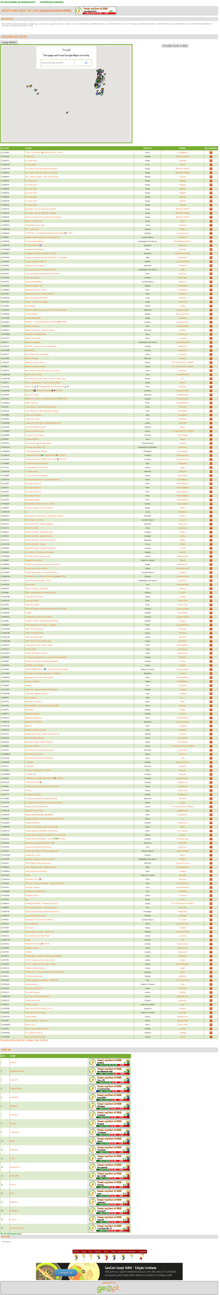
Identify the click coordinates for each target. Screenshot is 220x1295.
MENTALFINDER (182, 169)
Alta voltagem (30, 306)
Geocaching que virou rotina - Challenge (41, 625)
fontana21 (14, 1211)
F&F (182, 940)
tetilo (182, 270)
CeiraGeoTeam (182, 233)
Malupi (182, 560)
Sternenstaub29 (182, 887)
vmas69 (182, 177)
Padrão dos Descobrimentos (36, 807)
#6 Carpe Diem (31, 197)
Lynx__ (182, 698)
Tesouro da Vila (31, 984)
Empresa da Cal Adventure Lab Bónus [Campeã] (44, 516)
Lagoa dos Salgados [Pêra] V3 (37, 693)
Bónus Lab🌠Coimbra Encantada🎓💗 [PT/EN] (43, 391)
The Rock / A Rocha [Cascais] (37, 996)
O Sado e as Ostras (33, 794)
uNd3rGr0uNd (30, 1017)
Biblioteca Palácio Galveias (35, 366)
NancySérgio (182, 435)
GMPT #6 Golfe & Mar (34, 637)
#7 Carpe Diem (31, 201)
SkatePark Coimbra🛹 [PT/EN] (37, 944)
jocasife (183, 803)
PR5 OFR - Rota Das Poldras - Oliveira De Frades (45, 883)
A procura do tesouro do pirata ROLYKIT (41, 270)
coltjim (182, 968)
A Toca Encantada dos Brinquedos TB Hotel (42, 274)
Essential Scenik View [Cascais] (37, 556)
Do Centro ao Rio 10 (33, 484)
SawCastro (182, 524)
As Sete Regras (31, 314)
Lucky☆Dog (182, 600)
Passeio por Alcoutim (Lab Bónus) (38, 847)
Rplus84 (182, 358)
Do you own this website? (52, 63)
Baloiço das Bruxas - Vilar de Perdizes (40, 330)
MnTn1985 (182, 278)
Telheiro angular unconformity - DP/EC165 (41, 980)
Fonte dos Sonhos (32, 605)
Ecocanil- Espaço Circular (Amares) (39, 508)
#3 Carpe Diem (31, 185)
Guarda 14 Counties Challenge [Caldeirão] (41, 661)
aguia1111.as (182, 653)
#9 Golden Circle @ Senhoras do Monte (40, 213)
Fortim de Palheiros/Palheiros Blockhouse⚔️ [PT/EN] (46, 609)
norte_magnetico (182, 722)
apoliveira (14, 1202)
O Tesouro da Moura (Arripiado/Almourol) (41, 798)
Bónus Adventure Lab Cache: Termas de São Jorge (45, 379)
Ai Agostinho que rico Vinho (35, 290)
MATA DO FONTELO (33, 702)
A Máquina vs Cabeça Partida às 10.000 (40, 253)
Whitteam (13, 1106)
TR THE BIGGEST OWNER (183, 362)
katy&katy (183, 294)
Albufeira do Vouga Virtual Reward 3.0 (39, 294)
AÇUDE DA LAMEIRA (33, 282)
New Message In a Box (34, 754)
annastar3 (183, 225)
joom (182, 467)
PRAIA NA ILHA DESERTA (35, 891)
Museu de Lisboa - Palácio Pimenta (39, 742)
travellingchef (182, 794)
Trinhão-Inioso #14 (32, 1000)
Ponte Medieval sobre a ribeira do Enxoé (41, 867)
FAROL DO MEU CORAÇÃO (36, 589)
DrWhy (182, 229)
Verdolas (182, 330)
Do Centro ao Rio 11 (33, 488)
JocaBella (182, 685)
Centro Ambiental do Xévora (36, 451)
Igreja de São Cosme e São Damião (39, 677)
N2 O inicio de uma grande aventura (39, 750)
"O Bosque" (29, 156)
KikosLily (182, 249)
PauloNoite (182, 447)
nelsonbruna (182, 512)
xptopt (182, 221)
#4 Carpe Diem (31, 189)
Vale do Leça (30, 1025)
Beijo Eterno (29, 350)
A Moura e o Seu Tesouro (35, 265)
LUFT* (12, 1158)
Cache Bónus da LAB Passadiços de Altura (42, 411)
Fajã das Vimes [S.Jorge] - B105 (37, 580)
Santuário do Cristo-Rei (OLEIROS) (39, 920)
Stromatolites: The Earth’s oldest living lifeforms (43, 956)
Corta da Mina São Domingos (36, 463)
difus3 (182, 427)
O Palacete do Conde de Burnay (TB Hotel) (42, 786)
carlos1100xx (182, 475)
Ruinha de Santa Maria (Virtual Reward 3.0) (42, 912)
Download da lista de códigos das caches (24, 1040)
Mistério (28, 726)
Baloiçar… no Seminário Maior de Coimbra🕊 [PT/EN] (46, 322)
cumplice (182, 597)
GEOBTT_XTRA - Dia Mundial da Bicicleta (41, 621)
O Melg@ (182, 916)
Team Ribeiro (182, 738)
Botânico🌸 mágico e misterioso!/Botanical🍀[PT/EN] (46, 399)
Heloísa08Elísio (183, 326)
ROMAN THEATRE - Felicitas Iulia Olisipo (41, 903)
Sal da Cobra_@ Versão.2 (35, 916)
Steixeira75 (182, 952)
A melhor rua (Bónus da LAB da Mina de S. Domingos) (46, 257)
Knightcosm (182, 782)
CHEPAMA (182, 891)
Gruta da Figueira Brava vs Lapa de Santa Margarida (46, 657)
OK (86, 63)
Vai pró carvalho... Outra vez (36, 1021)
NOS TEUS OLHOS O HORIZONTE (39, 758)
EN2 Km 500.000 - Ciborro (35, 544)
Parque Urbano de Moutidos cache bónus (41, 831)
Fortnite (28, 613)
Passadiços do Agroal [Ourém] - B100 (40, 843)
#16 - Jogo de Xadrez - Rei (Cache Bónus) (42, 177)
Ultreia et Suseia (31, 1004)
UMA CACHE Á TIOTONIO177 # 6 (38, 1008)
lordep (182, 306)
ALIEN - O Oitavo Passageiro (36, 302)
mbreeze (182, 589)
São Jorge (29, 928)
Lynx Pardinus (30, 698)
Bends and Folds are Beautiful (36, 354)
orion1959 (182, 423)
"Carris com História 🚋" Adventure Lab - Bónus (44, 152)
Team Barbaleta (182, 375)
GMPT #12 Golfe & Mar (34, 633)
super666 (182, 875)
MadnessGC (182, 564)
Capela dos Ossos (32, 419)
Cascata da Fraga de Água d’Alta (38, 443)
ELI (26, 512)
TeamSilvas (182, 419)
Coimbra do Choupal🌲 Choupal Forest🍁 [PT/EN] (45, 455)
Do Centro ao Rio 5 (32, 496)
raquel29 (182, 443)
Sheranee (182, 245)
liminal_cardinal (182, 669)
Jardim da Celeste (32, 681)
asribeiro (182, 1008)
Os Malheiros (182, 152)
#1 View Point (30, 165)
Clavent (183, 520)
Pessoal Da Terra (182, 863)
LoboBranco (182, 815)
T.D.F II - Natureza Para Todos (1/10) (39, 960)
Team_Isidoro (182, 504)
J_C (182, 379)
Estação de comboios (33, 560)
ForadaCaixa (182, 786)
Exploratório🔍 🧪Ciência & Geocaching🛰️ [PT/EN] (45, 576)
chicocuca (182, 750)
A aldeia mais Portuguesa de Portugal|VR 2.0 (42, 237)
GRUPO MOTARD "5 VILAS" (36, 653)
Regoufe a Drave (31, 895)
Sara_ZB (13, 1080)
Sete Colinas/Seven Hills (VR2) (37, 936)
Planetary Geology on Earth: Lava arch (40, 859)
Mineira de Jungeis (32, 714)
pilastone (182, 298)
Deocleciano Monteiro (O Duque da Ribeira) (42, 479)
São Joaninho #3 (31, 924)
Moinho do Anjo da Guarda (35, 730)
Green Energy (30, 649)
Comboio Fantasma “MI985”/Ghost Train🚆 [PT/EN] (45, 459)
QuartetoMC (182, 613)
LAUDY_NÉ (182, 302)
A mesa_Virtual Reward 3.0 (35, 261)
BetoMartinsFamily (182, 253)
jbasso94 (182, 774)
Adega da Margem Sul (33, 286)
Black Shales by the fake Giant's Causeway (42, 370)
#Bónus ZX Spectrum (33, 221)
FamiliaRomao (182, 395)
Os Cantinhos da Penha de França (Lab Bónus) (43, 803)
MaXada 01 (29, 710)
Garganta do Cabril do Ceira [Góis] (38, 617)
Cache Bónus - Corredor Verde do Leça (40, 407)
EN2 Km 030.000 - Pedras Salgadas (39, 524)
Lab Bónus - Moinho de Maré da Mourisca (41, 689)
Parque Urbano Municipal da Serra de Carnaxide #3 (45, 835)
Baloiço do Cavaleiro (33, 338)
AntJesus (182, 770)
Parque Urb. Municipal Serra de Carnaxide (41, 827)
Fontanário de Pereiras (34, 597)
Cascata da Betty (32, 439)
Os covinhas (182, 831)
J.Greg (182, 548)
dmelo (182, 439)
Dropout (182, 621)
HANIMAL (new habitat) (34, 665)
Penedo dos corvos (32, 855)
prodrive (182, 516)
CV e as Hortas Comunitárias (36, 475)
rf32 (182, 758)
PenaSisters (182, 912)
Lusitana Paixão (182, 310)
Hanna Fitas (182, 790)
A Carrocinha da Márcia (34, 241)
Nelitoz (182, 508)
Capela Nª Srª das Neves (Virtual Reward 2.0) (43, 423)
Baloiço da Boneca (32, 326)
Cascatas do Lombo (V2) (35, 447)
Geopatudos (182, 257)
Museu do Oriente (32, 746)
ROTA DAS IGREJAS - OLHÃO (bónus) (40, 908)
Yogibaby (182, 161)
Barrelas (182, 714)
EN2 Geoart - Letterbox (34, 520)
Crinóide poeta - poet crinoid (36, 467)
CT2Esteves (182, 334)
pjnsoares (182, 847)
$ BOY (182, 972)
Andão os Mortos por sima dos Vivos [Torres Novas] (45, 310)
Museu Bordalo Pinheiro (34, 738)
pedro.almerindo (182, 568)
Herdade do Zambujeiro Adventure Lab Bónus (43, 673)
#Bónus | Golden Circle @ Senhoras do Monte (43, 217)
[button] (103, 79)
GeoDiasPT (182, 237)
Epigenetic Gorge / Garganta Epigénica (40, 548)
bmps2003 (182, 580)
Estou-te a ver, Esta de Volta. (36, 568)
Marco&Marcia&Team (182, 241)
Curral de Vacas (31, 471)
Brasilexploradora (182, 342)
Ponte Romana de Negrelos (36, 871)
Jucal (182, 984)
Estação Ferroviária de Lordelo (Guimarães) (42, 564)
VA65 (183, 702)
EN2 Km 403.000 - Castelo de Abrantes (40, 540)
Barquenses (15, 1167)
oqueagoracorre (55, 10)
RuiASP (183, 665)
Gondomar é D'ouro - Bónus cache (39, 645)
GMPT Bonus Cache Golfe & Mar (38, 641)
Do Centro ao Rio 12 (33, 492)
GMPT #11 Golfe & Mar (34, 629)
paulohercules (182, 556)
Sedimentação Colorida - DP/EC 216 (39, 932)
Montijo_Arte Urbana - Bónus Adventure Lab (42, 734)
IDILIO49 (182, 657)
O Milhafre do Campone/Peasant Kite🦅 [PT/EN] (44, 778)
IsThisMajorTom (182, 867)
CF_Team (182, 920)
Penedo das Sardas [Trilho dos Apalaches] (41, 851)
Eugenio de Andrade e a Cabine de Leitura (41, 572)
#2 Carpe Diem (31, 181)
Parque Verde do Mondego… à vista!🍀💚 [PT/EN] (45, 839)
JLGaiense (182, 338)
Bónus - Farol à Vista (33, 375)
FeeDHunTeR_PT (17, 1228)
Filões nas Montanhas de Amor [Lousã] (40, 593)
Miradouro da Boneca (33, 718)
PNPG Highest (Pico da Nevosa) (38, 863)
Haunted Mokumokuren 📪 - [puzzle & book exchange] (46, 669)
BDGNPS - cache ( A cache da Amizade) (41, 346)
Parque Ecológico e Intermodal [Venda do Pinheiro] (44, 819)
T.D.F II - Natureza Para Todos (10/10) (40, 964)
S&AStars (182, 976)
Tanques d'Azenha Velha (34, 968)
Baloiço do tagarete (32, 342)
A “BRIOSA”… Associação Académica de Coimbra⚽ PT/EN (48, 233)
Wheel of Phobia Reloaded (35, 1037)
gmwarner (183, 1000)
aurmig (182, 1029)
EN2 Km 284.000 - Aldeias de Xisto (38, 536)
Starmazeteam (182, 1021)
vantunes (182, 572)
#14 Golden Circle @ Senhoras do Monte (41, 169)
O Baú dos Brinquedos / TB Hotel (38, 770)
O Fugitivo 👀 (30, 774)
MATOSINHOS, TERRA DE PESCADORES (42, 706)
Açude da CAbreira (32, 278)
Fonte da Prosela (31, 601)
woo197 (182, 165)
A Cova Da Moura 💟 (33, 245)
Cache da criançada (33, 415)
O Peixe (28, 790)
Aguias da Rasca (182, 156)
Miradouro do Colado (33, 722)
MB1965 (182, 859)
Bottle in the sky (31, 403)
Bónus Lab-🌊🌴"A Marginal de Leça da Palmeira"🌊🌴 (47, 386)
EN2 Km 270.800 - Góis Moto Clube (39, 532)
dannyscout (182, 823)
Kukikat (28, 685)
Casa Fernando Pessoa (34, 431)
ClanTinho (14, 1150)
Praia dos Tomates (32, 887)
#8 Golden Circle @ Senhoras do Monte (40, 209)
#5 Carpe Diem (31, 193)
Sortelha (28, 952)
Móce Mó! (182, 908)
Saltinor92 (182, 282)
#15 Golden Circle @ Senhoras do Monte (41, 173)
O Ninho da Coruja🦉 (33, 782)
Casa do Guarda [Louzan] (35, 427)
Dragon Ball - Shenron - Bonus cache (39, 504)
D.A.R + (182, 899)
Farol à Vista (30, 584)
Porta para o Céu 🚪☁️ (34, 879)
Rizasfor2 (182, 629)
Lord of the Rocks (183, 261)
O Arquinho (29, 766)
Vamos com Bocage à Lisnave (37, 1029)
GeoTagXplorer (182, 883)
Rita (26, 899)
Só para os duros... (32, 948)
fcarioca (13, 1184)
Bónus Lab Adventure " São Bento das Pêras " (43, 383)
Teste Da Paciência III (33, 988)
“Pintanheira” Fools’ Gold (34, 225)
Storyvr (182, 383)
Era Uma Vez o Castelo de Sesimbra (39, 552)
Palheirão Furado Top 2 (34, 811)
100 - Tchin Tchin (31, 229)
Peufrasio (14, 1115)
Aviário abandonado (33, 318)
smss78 (182, 593)
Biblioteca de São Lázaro (34, 362)
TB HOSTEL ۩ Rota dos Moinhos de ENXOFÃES (44, 972)
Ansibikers (182, 730)
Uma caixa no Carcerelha (35, 1012)
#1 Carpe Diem (31, 161)
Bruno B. (182, 552)
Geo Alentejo (182, 451)
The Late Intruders (32, 992)
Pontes (28, 875)
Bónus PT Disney (32, 395)
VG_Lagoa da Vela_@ (33, 1033)
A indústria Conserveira (34, 249)
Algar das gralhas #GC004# (36, 298)
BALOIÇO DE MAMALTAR (35, 334)
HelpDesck (182, 346)
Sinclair (28, 940)
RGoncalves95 (182, 924)
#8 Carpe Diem (31, 205)
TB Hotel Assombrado (33, 976)
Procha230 (182, 988)
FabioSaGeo (182, 350)
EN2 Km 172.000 (31, 528)
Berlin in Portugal (31, 358)
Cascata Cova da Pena (34, 435)
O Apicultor (29, 762)
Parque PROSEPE (32, 823)
